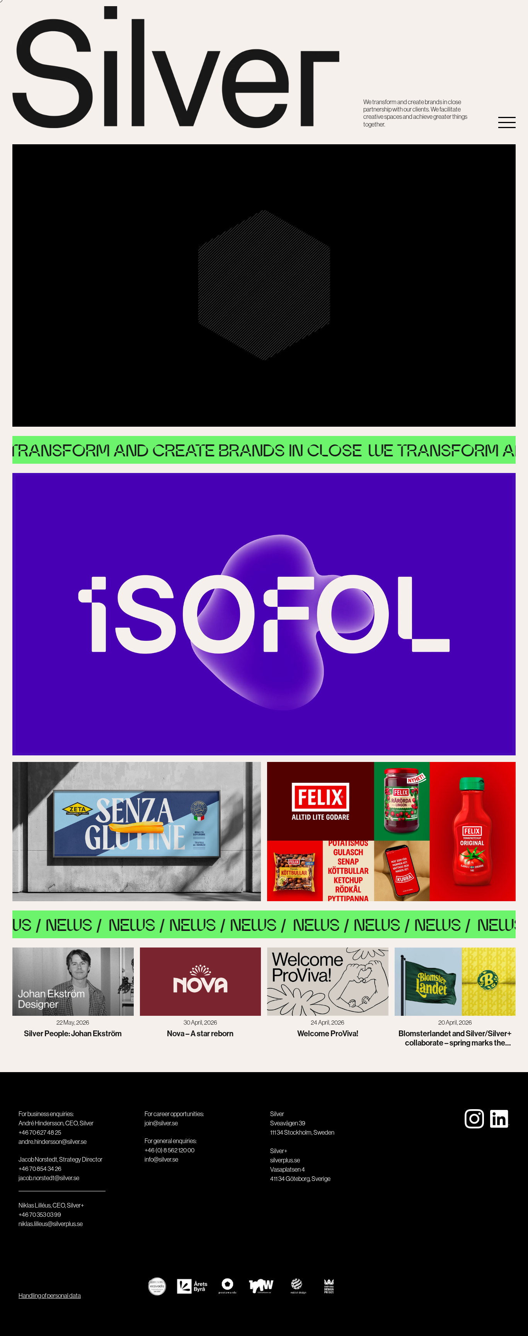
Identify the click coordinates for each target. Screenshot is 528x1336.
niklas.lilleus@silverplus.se (51, 1223)
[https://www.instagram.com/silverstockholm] (474, 1173)
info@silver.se (161, 1159)
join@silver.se (161, 1123)
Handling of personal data (50, 1295)
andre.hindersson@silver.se (53, 1141)
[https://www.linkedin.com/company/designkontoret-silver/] (499, 1173)
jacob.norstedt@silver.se (49, 1177)
